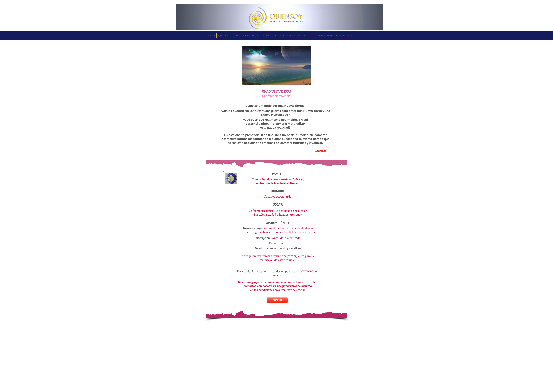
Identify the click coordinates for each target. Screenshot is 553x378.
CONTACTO (306, 271)
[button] (256, 35)
